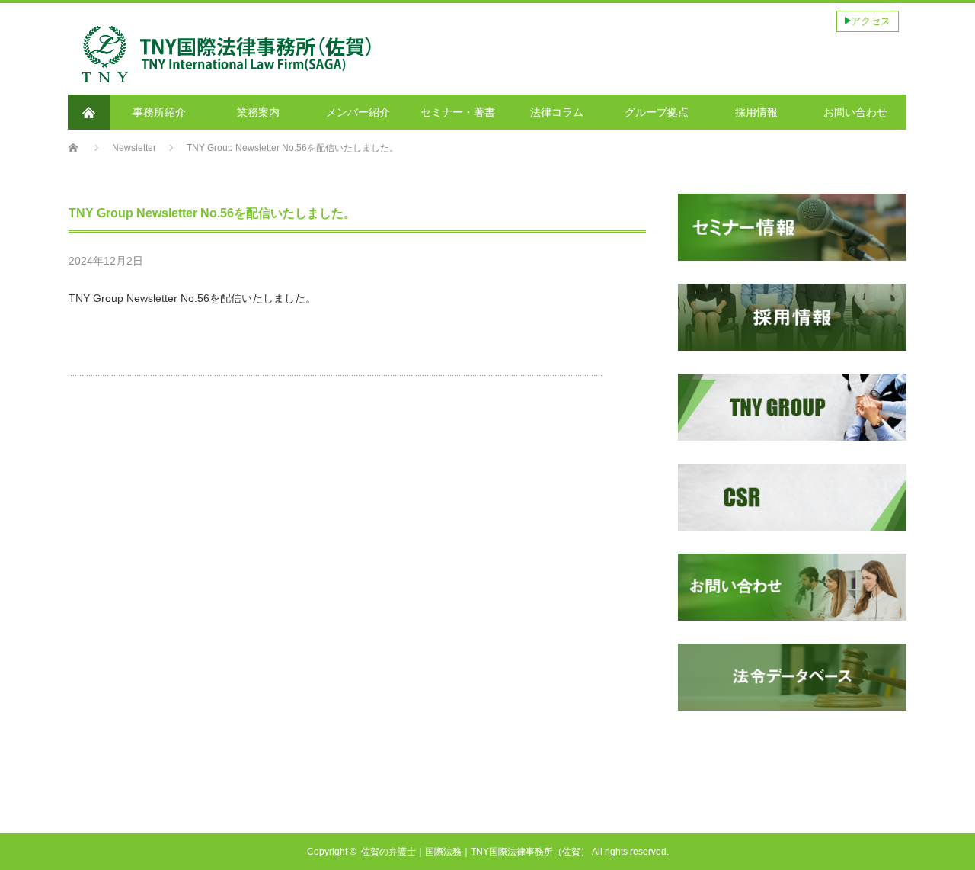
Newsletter (211, 262)
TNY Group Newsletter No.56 (139, 298)
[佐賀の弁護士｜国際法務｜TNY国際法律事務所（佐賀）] (227, 28)
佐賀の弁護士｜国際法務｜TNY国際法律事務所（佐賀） (475, 851)
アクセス (870, 21)
